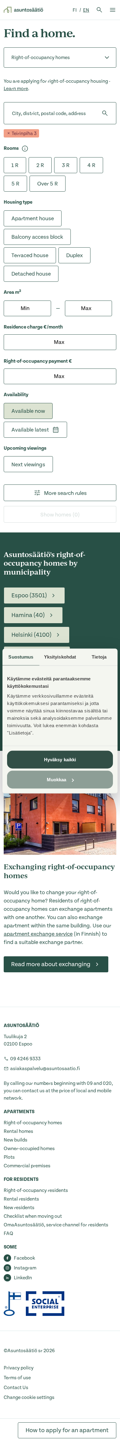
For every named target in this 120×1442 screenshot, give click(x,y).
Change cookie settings (29, 1397)
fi (75, 10)
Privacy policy (19, 1368)
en (86, 10)
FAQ (8, 1233)
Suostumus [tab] (20, 656)
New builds (15, 1140)
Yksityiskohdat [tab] (60, 656)
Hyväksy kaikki (60, 759)
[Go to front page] (23, 10)
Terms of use (17, 1377)
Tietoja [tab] (99, 656)
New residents (19, 1207)
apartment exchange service (38, 934)
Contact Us (16, 1387)
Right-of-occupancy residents (36, 1190)
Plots (9, 1157)
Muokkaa (56, 779)
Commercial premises (27, 1166)
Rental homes (18, 1131)
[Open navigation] (112, 10)
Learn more (16, 88)
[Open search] (99, 9)
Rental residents (21, 1199)
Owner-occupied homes (29, 1148)
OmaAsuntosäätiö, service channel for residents (56, 1225)
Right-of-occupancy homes (33, 1122)
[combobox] (12, 113)
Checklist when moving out (33, 1216)
